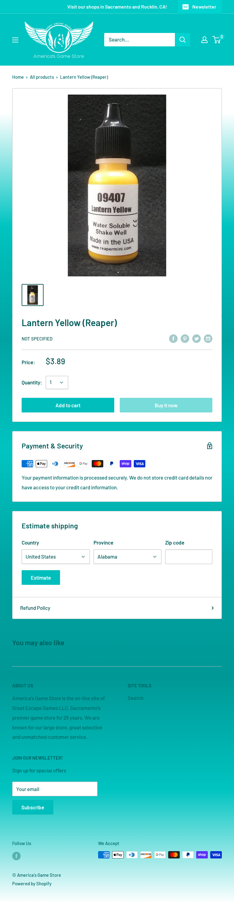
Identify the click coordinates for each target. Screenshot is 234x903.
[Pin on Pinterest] (185, 338)
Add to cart (67, 405)
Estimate (41, 577)
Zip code (174, 542)
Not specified (37, 338)
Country (30, 542)
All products (42, 77)
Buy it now (166, 405)
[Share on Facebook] (173, 338)
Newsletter (204, 6)
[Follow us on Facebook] (16, 855)
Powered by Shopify (31, 883)
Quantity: (32, 382)
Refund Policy (35, 608)
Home (18, 77)
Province (103, 542)
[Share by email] (208, 338)
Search (136, 698)
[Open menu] (15, 40)
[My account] (204, 39)
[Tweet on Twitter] (196, 338)
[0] (217, 39)
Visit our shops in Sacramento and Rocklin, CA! (117, 6)
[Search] (182, 39)
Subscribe (32, 807)
